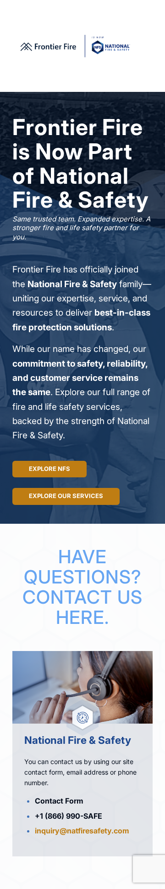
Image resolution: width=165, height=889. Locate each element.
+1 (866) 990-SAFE (68, 816)
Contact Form (59, 800)
